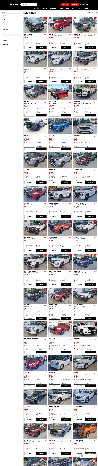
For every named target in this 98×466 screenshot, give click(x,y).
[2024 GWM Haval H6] (85, 397)
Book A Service (74, 4)
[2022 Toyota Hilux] (85, 228)
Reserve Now (41, 47)
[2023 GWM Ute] (60, 25)
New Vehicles (36, 8)
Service (61, 8)
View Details (29, 47)
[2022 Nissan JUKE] (85, 160)
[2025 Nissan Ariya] (35, 25)
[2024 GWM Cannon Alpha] (60, 397)
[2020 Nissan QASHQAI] (60, 59)
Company (86, 8)
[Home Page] (14, 4)
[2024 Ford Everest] (60, 228)
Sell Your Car (65, 4)
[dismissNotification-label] (95, 454)
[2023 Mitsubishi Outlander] (60, 262)
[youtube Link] (87, 1)
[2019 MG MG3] (35, 363)
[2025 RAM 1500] (85, 329)
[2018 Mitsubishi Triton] (85, 296)
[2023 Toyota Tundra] (85, 194)
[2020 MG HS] (60, 126)
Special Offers (53, 8)
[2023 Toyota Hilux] (35, 228)
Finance (79, 8)
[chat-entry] (94, 461)
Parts (67, 8)
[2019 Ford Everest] (60, 296)
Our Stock (45, 8)
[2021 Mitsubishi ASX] (85, 431)
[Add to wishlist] (45, 35)
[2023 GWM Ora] (60, 363)
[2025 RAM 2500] (35, 126)
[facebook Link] (86, 1)
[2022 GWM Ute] (35, 160)
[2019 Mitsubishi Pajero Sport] (35, 262)
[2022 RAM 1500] (85, 363)
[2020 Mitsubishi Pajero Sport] (35, 329)
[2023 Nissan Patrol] (85, 59)
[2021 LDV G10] (35, 397)
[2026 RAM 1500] (85, 25)
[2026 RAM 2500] (60, 92)
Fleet (73, 8)
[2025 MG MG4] (35, 92)
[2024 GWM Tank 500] (60, 194)
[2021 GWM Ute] (60, 160)
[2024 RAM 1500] (85, 126)
